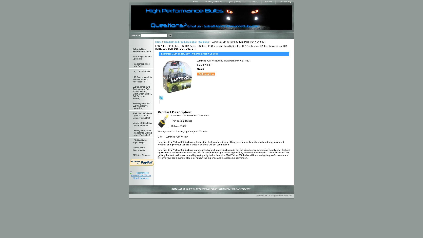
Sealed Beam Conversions (139, 149)
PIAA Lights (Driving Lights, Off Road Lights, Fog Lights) (142, 115)
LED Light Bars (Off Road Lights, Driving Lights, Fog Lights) (142, 132)
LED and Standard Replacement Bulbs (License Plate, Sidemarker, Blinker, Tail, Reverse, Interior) (142, 93)
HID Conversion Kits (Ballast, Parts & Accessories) (142, 79)
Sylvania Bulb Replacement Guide (142, 50)
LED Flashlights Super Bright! (140, 141)
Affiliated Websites (141, 155)
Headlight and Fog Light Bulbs (180, 41)
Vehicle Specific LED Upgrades (142, 57)
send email (253, 2)
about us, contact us (213, 2)
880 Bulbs (203, 41)
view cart (283, 2)
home (195, 2)
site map (268, 2)
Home (158, 41)
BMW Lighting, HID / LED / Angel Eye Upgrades (142, 105)
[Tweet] (161, 98)
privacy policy (235, 2)
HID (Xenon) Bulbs (141, 71)
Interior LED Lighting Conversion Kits (142, 124)
